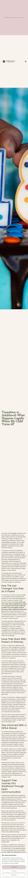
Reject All (14, 875)
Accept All (14, 867)
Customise (14, 871)
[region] (14, 865)
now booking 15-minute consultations (14, 17)
